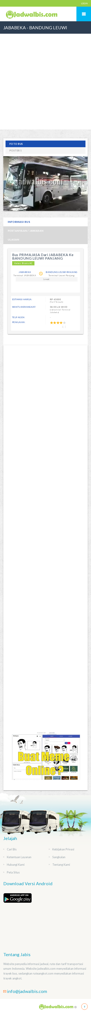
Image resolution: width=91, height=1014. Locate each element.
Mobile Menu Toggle (83, 14)
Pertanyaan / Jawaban (26, 230)
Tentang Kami (61, 864)
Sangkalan (58, 857)
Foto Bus (16, 143)
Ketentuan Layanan (19, 857)
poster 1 (15, 150)
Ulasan (13, 239)
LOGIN (84, 3)
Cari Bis (12, 849)
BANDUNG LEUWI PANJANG (61, 272)
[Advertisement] (45, 91)
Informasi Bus (19, 221)
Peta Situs (13, 872)
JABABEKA (25, 272)
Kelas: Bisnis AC (23, 263)
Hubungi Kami (16, 864)
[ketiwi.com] (45, 759)
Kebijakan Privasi (63, 849)
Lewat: (46, 279)
